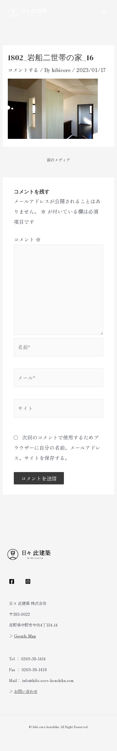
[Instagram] (28, 581)
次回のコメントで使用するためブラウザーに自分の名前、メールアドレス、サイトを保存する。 (57, 447)
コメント (27, 239)
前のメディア (58, 160)
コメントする (23, 70)
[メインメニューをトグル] (104, 12)
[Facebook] (11, 581)
